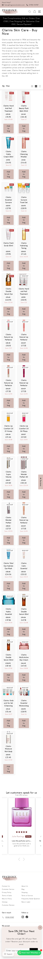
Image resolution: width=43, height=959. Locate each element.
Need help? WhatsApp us (31, 953)
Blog (23, 889)
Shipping (25, 892)
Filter (7, 86)
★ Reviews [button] (41, 482)
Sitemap (4, 902)
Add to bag (8, 128)
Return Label (26, 902)
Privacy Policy (6, 892)
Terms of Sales (7, 895)
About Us (25, 886)
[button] (19, 859)
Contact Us (6, 886)
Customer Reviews (8, 905)
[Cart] (34, 11)
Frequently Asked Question (31, 899)
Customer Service (8, 889)
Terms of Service (27, 895)
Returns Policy (7, 899)
